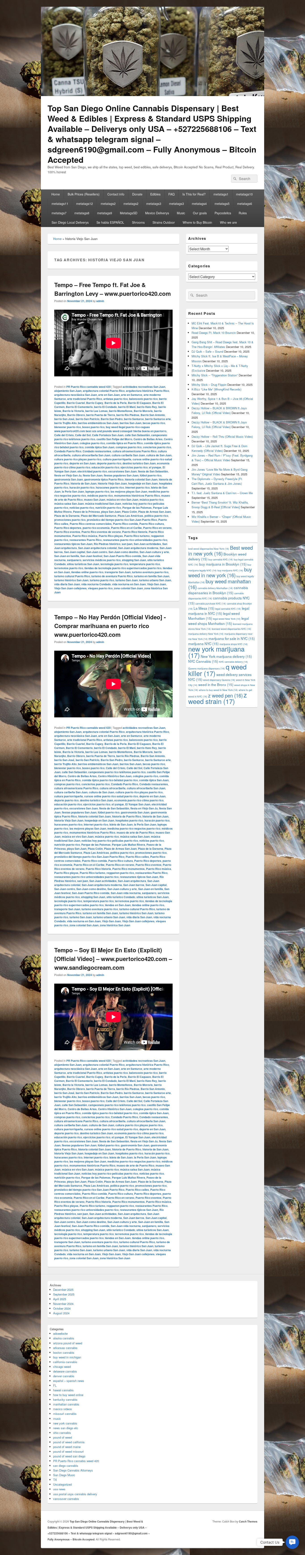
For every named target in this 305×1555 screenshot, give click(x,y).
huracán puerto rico (81, 487)
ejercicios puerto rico (134, 467)
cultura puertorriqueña (117, 459)
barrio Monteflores (120, 411)
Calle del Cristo (64, 435)
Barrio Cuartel (76, 403)
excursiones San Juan (122, 471)
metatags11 (60, 203)
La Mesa (204, 608)
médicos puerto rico (100, 495)
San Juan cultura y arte (154, 552)
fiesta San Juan (92, 475)
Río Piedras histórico (107, 544)
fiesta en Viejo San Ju (67, 475)
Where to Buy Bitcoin (197, 222)
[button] (292, 1542)
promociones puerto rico (70, 520)
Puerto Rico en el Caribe (126, 528)
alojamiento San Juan (67, 391)
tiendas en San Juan (118, 905)
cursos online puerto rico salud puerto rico (111, 796)
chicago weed (62, 1366)
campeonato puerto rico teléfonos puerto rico (117, 772)
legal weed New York (226, 618)
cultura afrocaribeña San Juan (91, 455)
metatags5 (222, 203)
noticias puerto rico (81, 508)
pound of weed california (68, 1442)
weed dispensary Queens (219, 680)
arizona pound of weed (67, 1343)
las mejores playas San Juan (129, 491)
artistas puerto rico (115, 399)
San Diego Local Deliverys (70, 222)
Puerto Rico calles (137, 857)
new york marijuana (216, 652)
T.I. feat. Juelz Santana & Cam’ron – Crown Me (222, 493)
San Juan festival (91, 556)
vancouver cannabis (66, 1499)
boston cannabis (63, 1352)
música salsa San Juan (69, 504)
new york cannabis (65, 1423)
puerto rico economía (96, 528)
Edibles (155, 194)
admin (100, 301)
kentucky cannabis (65, 1399)
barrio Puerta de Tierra (100, 415)
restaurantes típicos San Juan (73, 544)
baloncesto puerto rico (143, 399)
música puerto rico (151, 500)
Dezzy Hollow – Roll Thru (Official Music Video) (222, 436)
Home (55, 194)
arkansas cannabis (65, 1348)
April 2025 (59, 1299)
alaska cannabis (63, 1338)
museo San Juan (94, 500)
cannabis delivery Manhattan (215, 588)
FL (54, 1385)
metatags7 (59, 213)
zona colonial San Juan (128, 588)
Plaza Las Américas (130, 516)
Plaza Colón (129, 512)
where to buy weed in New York (218, 690)
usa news (59, 1489)
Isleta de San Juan (121, 824)
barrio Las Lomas (96, 411)
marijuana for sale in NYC (232, 638)
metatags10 (244, 194)
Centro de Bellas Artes (148, 439)
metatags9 (104, 213)
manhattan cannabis (66, 1404)
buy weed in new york (220, 572)
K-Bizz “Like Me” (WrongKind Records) (216, 389)
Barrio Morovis (143, 411)
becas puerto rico (154, 423)
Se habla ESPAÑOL (110, 222)
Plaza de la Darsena (66, 516)
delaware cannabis (65, 1371)
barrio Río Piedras (127, 415)
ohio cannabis (62, 1433)
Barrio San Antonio (153, 415)
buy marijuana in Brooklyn (223, 564)
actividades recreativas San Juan (144, 387)
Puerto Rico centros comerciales (91, 524)
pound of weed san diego (69, 1456)
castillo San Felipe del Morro (114, 439)
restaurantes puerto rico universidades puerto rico (135, 540)
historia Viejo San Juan (112, 483)
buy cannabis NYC (220, 559)
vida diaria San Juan (67, 584)
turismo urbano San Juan (155, 580)
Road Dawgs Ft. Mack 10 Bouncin (214, 332)
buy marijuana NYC (230, 570)
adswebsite (60, 1333)
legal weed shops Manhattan (218, 621)
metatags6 (244, 203)
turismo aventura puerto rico (150, 572)
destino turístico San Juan (139, 463)
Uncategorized (62, 1484)
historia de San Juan (83, 483)
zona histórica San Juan (115, 925)
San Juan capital (74, 552)
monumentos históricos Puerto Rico (137, 495)
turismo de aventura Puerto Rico (112, 576)
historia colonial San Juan (141, 479)
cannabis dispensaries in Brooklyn (218, 590)
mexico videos (62, 1409)
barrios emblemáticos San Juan (98, 423)
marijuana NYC (203, 643)
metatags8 (81, 213)
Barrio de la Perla (115, 403)
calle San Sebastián (137, 435)
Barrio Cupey (94, 403)
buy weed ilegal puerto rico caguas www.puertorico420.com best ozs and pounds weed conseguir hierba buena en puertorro (110, 429)
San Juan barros (133, 885)
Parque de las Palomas (137, 508)
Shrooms (138, 222)
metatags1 (220, 194)
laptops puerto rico (97, 491)
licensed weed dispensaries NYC (231, 629)
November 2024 (63, 1304)
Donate (137, 194)
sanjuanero (74, 560)
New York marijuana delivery (226, 656)
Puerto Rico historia (134, 532)
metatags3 (153, 203)
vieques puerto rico (100, 588)
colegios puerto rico (92, 443)
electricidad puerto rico (92, 471)
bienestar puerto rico (67, 427)
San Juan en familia (66, 556)
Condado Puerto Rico (67, 451)
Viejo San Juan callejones (70, 588)
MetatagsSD (128, 213)
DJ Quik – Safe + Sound (207, 351)
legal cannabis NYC (228, 608)
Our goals (200, 213)
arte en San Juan (109, 395)
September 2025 (63, 1294)
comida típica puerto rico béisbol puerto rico (110, 780)
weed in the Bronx (215, 684)
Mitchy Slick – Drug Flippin (209, 384)
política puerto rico (156, 516)
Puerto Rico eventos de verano (101, 532)
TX (55, 1480)
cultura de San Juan (158, 455)
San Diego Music (64, 1475)
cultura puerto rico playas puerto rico (77, 459)
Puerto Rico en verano (157, 528)
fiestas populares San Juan (121, 475)
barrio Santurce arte (158, 419)
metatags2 (108, 203)
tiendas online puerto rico (87, 572)
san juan (127, 544)
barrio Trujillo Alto (65, 423)
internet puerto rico (137, 487)
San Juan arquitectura (132, 881)
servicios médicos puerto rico (102, 560)
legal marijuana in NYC (218, 611)
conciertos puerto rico (157, 447)
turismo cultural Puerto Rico (72, 576)
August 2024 (61, 1313)
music (57, 1418)
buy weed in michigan (67, 1357)
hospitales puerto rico (129, 820)
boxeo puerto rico (93, 427)
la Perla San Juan (73, 491)
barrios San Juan (130, 423)
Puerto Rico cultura (151, 524)
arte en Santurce (131, 395)
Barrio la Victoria (73, 411)
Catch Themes (248, 1521)
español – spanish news (68, 1381)
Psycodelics (223, 213)
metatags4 (199, 203)
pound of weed (62, 1437)
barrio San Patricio (87, 419)
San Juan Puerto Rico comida (122, 556)
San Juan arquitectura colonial (97, 548)
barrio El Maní (127, 407)
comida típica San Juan (99, 447)
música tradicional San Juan (103, 504)
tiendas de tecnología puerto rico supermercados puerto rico (122, 568)
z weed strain (217, 698)
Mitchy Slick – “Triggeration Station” (215, 375)
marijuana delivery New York (206, 633)
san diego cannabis (65, 1465)
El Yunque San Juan (137, 804)
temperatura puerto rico (145, 564)
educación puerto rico (105, 467)
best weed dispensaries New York (208, 548)
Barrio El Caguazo (139, 403)
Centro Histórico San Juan (115, 776)
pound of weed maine (67, 1447)
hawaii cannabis (63, 1390)
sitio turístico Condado (121, 897)
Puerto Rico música (84, 536)
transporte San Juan (118, 572)
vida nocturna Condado (96, 584)
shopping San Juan (134, 560)
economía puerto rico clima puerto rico (138, 800)
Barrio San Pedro (112, 419)
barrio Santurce (134, 419)
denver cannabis (63, 1376)
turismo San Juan (126, 580)
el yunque (155, 467)
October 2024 (62, 1308)
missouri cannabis (65, 1413)
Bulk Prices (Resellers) (84, 194)
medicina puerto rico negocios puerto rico (133, 828)
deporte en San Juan (82, 463)
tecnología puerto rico (114, 564)
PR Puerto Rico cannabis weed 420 (88, 387)
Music (181, 213)
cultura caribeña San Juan (128, 455)
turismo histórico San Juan (71, 580)
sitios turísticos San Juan (83, 564)
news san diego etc (65, 1428)
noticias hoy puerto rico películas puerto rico (109, 841)
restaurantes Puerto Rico (85, 540)
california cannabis (65, 1362)
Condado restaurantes (97, 451)
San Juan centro (96, 552)
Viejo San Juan (156, 584)
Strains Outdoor (163, 222)
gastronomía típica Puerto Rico (103, 479)
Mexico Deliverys (157, 213)
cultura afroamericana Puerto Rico (135, 451)
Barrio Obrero (76, 415)
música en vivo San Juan (122, 500)
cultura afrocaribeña (112, 788)
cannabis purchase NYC (210, 603)
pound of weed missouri (68, 1451)
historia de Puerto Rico (126, 816)
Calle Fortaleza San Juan (107, 435)
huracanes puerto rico (110, 487)
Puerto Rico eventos (67, 532)
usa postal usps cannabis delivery (75, 1494)
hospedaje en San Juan (143, 483)
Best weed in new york (220, 550)
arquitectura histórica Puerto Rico (147, 391)
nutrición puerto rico (108, 508)
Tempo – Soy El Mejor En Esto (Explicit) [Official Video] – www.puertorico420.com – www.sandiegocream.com (113, 959)
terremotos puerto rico (68, 568)
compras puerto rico (129, 447)
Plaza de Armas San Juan (154, 512)
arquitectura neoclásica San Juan (75, 395)
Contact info (115, 194)
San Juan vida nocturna (126, 893)
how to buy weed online (68, 1395)
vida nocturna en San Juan (129, 584)
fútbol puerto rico (150, 475)
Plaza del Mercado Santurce (98, 516)
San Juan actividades (147, 544)
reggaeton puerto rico (120, 873)
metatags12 (84, 203)
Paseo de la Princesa (86, 512)
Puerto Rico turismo (137, 536)
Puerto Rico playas (111, 536)
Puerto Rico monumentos (128, 869)
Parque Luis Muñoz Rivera (128, 845)
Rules (243, 213)
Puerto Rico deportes (67, 528)
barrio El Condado (105, 407)
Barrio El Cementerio (79, 407)
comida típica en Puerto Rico (124, 443)
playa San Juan (111, 512)
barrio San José (64, 419)
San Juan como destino (123, 552)
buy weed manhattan (219, 583)
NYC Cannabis (203, 661)
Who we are (228, 222)
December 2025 (63, 1289)
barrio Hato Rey (147, 407)
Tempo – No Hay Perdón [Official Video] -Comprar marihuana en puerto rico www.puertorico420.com (110, 626)
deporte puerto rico (109, 463)
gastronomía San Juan (68, 479)
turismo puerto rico (102, 580)
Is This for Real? (194, 194)
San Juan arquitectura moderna (138, 548)
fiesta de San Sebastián (153, 471)
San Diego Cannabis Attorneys (73, 1470)
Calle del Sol (83, 435)
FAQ (171, 194)
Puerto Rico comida (125, 524)
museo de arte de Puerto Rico (135, 832)
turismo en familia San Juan (151, 576)
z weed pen (225, 695)
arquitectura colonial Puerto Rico (104, 391)
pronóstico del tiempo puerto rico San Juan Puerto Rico (122, 520)
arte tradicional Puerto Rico (84, 399)
